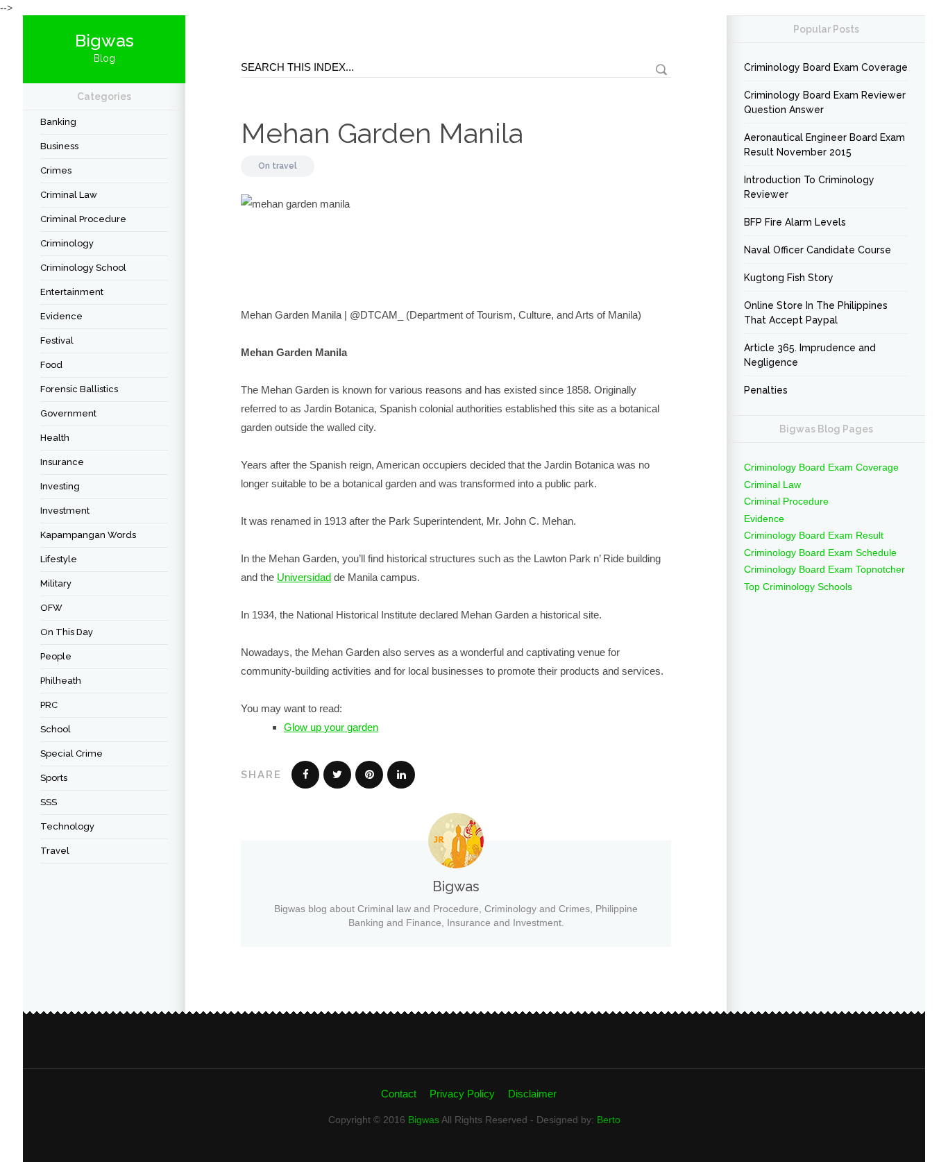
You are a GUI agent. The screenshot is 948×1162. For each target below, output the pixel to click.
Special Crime (71, 753)
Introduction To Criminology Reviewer (809, 187)
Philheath (60, 680)
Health (54, 437)
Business (59, 146)
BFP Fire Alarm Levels (795, 222)
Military (55, 583)
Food (51, 365)
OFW (51, 608)
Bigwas (423, 1119)
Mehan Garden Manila (382, 133)
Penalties (766, 390)
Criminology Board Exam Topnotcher (824, 569)
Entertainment (71, 292)
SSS (48, 802)
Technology (67, 826)
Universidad (304, 577)
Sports (53, 778)
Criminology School (83, 267)
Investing (60, 486)
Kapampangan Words (88, 535)
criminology (67, 243)
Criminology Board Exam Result (813, 535)
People (55, 656)
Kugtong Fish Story (788, 277)
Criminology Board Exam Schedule (820, 552)
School (55, 729)
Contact (398, 1094)
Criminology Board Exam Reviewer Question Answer (825, 102)
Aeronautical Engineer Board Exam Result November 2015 (824, 145)
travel (54, 850)
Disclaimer (532, 1094)
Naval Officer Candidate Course (817, 249)
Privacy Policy (462, 1094)
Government (68, 413)
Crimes (55, 170)
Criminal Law (68, 195)
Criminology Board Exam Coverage (826, 67)
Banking (58, 122)
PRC (49, 705)
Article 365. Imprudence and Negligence (810, 355)
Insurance (62, 462)
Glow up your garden (331, 727)
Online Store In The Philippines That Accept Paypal (816, 313)
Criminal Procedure (83, 219)
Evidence (61, 316)
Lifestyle (58, 559)
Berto (608, 1119)
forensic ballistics (79, 389)
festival (57, 340)
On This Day (66, 632)
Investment (65, 510)
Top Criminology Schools (798, 586)
